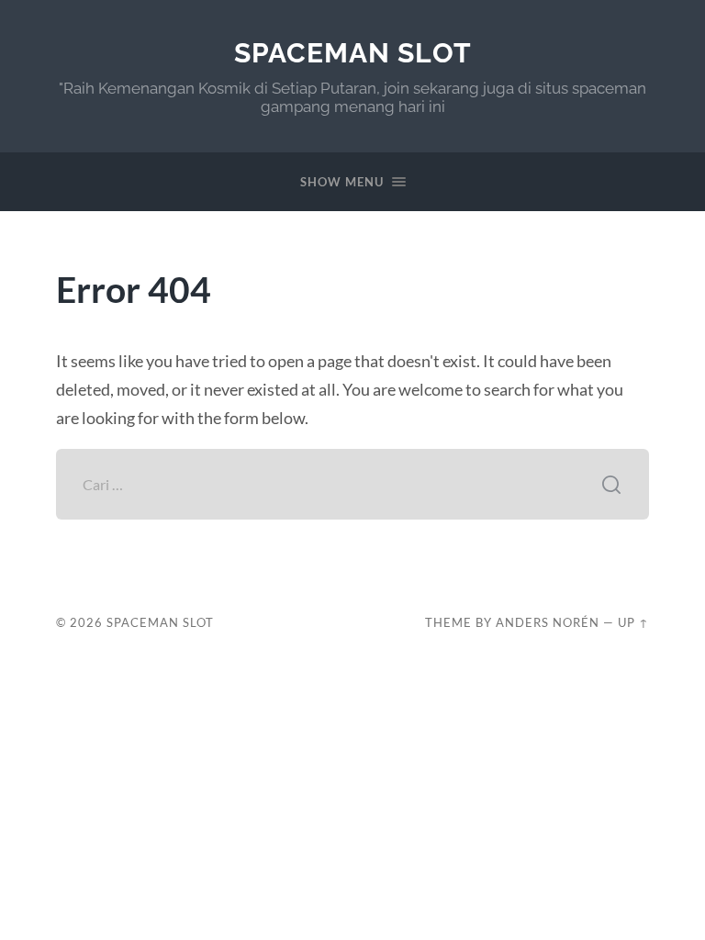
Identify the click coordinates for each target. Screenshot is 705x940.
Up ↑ (633, 622)
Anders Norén (547, 622)
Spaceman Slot (353, 53)
